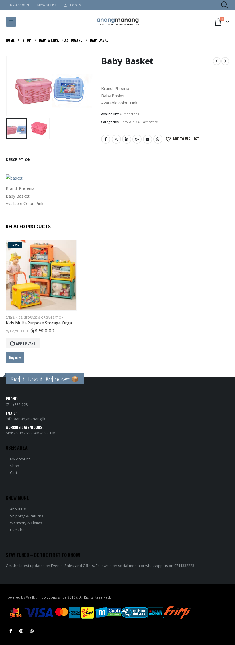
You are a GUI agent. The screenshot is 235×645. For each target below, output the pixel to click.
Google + (137, 139)
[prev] (217, 61)
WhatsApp (157, 139)
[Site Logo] (117, 22)
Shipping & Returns (26, 516)
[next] (225, 61)
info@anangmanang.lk (25, 418)
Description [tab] (18, 159)
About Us (18, 509)
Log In (75, 5)
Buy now (15, 357)
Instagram (21, 631)
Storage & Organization (44, 317)
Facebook (105, 139)
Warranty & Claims (26, 522)
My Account (20, 5)
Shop (14, 465)
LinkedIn (126, 139)
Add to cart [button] (25, 343)
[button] (224, 5)
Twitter (116, 139)
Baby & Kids (129, 122)
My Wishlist (47, 5)
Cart (13, 472)
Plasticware (149, 122)
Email (147, 139)
